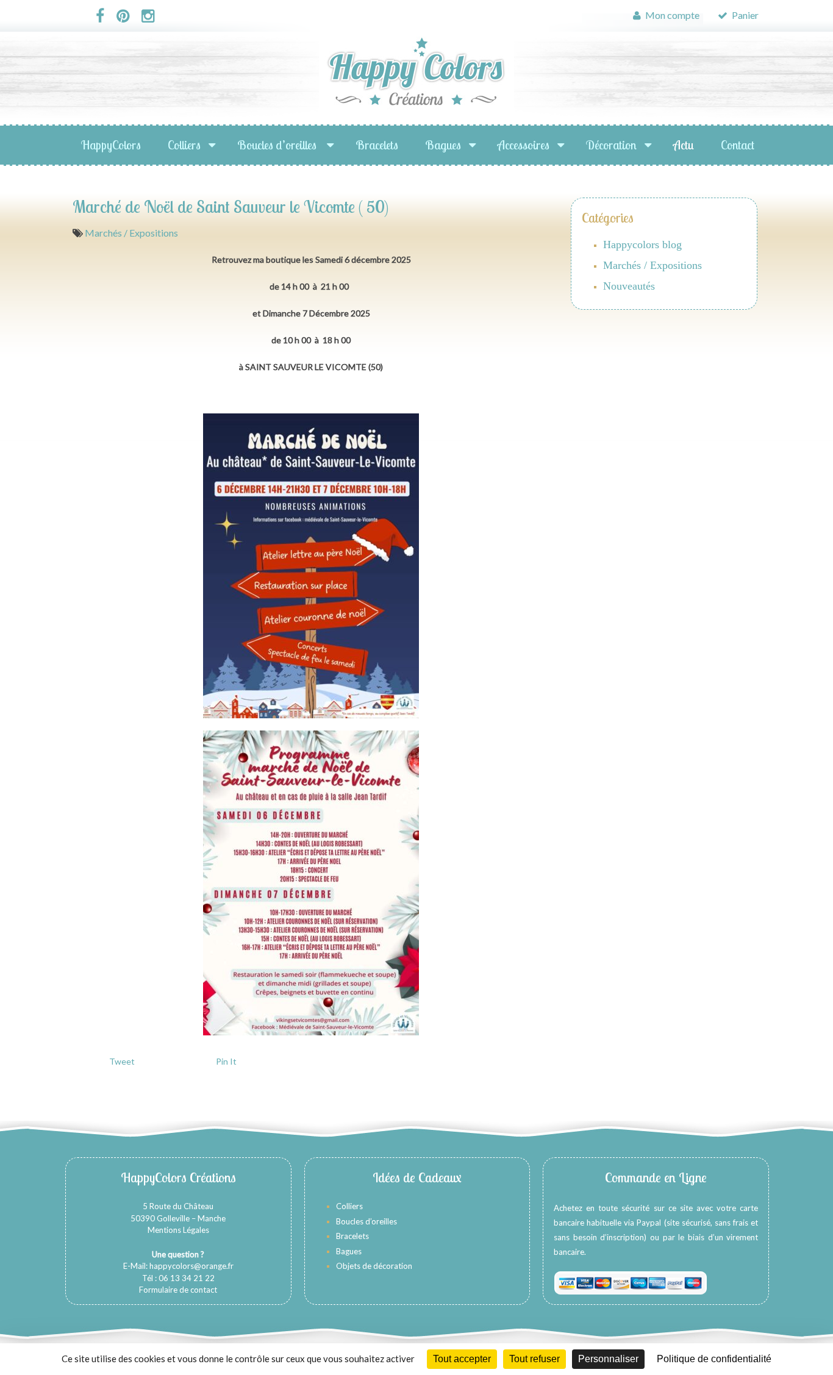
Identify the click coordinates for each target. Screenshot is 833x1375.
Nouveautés (629, 286)
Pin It (226, 1061)
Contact (737, 144)
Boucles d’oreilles (278, 144)
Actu (683, 144)
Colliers (184, 144)
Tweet (122, 1061)
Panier (744, 15)
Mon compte (671, 15)
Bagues (443, 144)
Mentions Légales (178, 1230)
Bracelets (377, 144)
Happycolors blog (642, 244)
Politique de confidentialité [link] (714, 1359)
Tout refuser (534, 1359)
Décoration (611, 144)
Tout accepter (462, 1359)
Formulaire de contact (178, 1290)
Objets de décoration (374, 1266)
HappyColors (111, 144)
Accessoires (523, 144)
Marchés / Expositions (131, 232)
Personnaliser (608, 1359)
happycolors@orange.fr (191, 1266)
